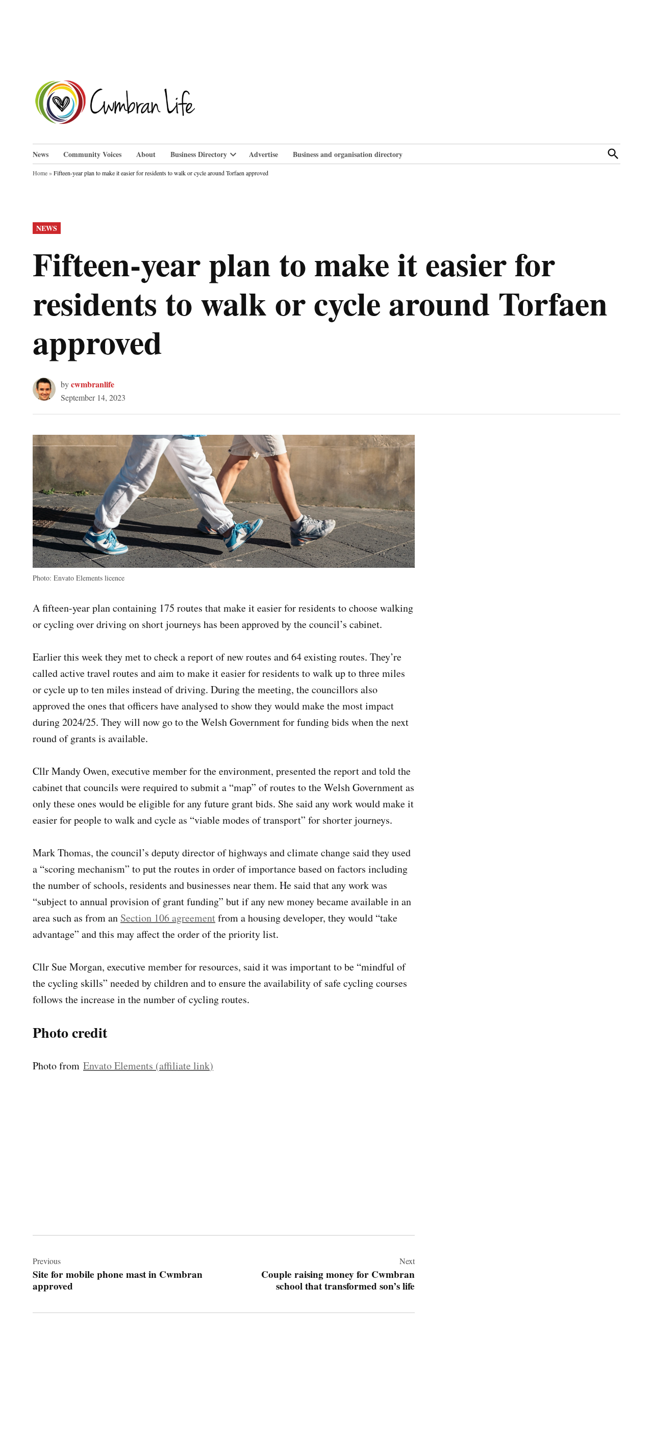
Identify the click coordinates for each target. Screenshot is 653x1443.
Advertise (263, 154)
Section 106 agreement (167, 918)
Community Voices (92, 154)
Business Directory (198, 154)
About (146, 154)
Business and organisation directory (348, 154)
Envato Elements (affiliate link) (148, 1065)
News (40, 154)
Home (40, 173)
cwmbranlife (92, 384)
